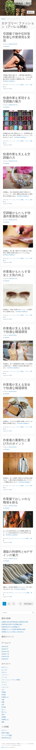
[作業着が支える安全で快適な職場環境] (18, 350)
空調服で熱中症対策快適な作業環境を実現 (16, 37)
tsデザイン (11, 592)
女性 (3, 704)
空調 (3, 714)
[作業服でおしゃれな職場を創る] (18, 519)
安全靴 (4, 707)
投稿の (5, 733)
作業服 (4, 692)
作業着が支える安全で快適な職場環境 (16, 330)
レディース (5, 687)
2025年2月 (5, 646)
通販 (3, 722)
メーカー (4, 685)
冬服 (3, 700)
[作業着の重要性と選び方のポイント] (18, 463)
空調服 (4, 717)
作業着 (4, 695)
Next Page (27, 604)
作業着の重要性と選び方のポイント (16, 442)
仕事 (10, 88)
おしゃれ (11, 538)
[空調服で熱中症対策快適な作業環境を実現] (18, 60)
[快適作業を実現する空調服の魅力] (18, 120)
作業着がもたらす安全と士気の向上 (16, 273)
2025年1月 (5, 649)
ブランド (27, 84)
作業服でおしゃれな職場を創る (17, 500)
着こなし (4, 712)
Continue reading (8, 81)
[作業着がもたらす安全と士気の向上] (18, 295)
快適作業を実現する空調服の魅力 (16, 99)
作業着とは (5, 697)
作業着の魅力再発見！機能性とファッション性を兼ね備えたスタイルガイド (18, 5)
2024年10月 (5, 656)
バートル (4, 677)
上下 (3, 690)
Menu (31, 12)
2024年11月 (5, 654)
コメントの (7, 735)
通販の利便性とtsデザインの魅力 (18, 553)
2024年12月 (5, 651)
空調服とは (5, 719)
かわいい (4, 672)
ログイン (4, 730)
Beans (3, 747)
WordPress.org (6, 738)
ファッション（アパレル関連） (16, 84)
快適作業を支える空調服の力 (16, 156)
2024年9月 (5, 659)
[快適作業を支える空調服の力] (18, 177)
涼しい (4, 709)
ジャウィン (5, 675)
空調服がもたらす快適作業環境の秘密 (16, 214)
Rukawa (7, 46)
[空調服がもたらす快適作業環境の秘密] (18, 236)
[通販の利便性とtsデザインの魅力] (18, 574)
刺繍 (3, 702)
